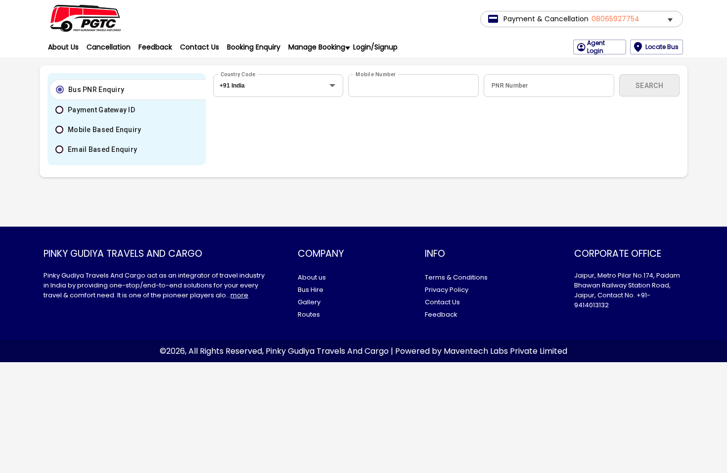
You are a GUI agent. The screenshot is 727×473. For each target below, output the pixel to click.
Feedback (155, 47)
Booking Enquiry (253, 47)
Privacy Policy (446, 289)
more (239, 295)
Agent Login (596, 47)
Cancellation (109, 47)
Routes (309, 314)
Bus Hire (310, 289)
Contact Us (199, 47)
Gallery (309, 302)
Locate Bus (662, 47)
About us (312, 277)
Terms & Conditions (456, 277)
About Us (63, 47)
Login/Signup (375, 47)
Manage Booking (316, 47)
